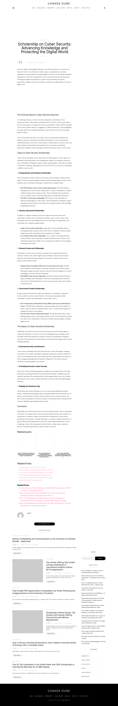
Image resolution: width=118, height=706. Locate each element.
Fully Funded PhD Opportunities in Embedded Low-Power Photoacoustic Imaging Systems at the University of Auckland (43, 592)
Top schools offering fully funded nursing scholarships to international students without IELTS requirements (60, 566)
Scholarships (41, 7)
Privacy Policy (85, 7)
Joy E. (24, 62)
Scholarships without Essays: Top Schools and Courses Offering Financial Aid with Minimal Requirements (60, 616)
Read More (17, 553)
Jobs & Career (60, 7)
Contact (76, 7)
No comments (41, 62)
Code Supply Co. (65, 700)
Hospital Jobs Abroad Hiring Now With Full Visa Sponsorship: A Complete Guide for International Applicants (92, 600)
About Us (69, 7)
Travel (83, 668)
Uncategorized (86, 672)
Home (33, 7)
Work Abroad (85, 676)
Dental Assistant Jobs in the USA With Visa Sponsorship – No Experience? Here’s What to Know (93, 577)
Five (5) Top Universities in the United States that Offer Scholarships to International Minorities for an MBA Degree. (43, 665)
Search (100, 558)
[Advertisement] (44, 27)
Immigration (51, 7)
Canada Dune (59, 3)
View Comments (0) (43, 523)
